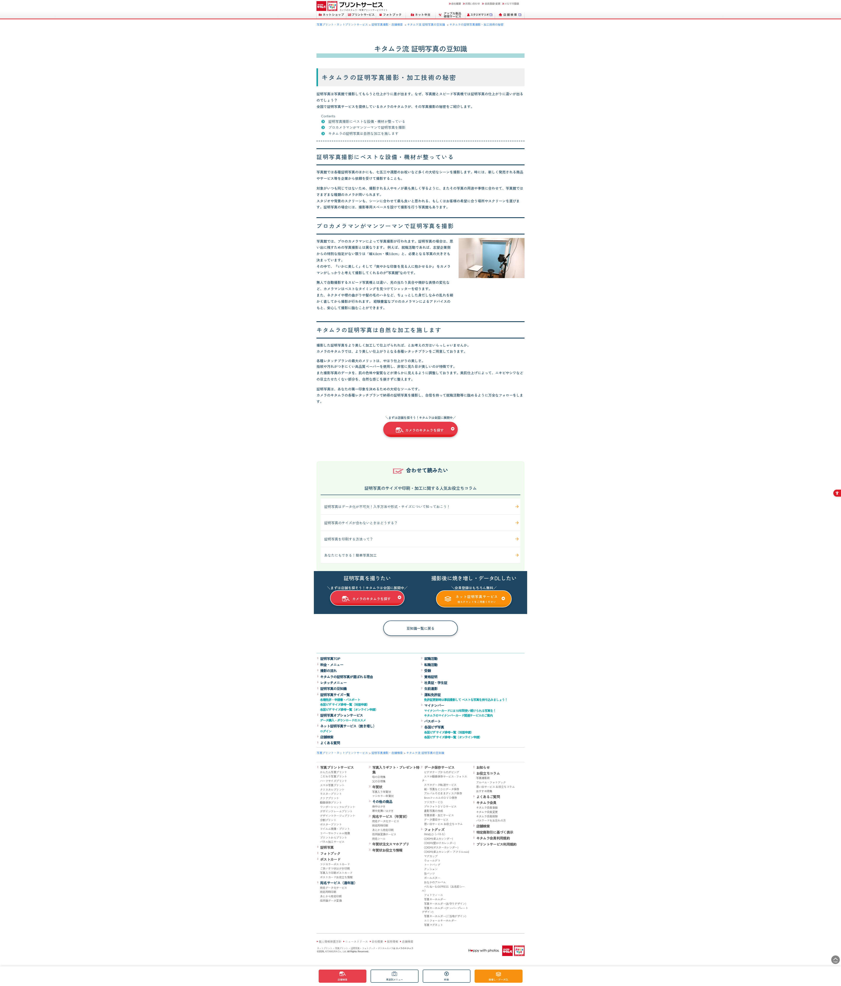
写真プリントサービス (337, 767)
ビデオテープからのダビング (441, 772)
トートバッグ (432, 865)
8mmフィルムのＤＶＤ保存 (440, 798)
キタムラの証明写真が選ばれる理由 (346, 676)
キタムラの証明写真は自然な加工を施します (363, 133)
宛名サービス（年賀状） (390, 816)
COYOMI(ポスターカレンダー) (441, 847)
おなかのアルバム (435, 882)
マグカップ (431, 856)
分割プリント (328, 820)
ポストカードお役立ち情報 (336, 877)
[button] (420, 429)
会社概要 (377, 941)
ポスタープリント (331, 824)
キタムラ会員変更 (487, 812)
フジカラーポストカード (335, 864)
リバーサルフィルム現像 (335, 833)
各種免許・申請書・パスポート (340, 699)
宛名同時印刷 (328, 892)
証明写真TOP (330, 658)
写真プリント (341, 948)
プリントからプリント (333, 837)
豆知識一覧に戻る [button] (420, 628)
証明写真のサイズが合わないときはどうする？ (361, 522)
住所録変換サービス (384, 834)
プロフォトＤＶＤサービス (440, 806)
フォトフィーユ (433, 895)
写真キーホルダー (435, 899)
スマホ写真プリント (332, 785)
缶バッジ (429, 873)
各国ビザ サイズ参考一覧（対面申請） (344, 704)
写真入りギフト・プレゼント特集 (395, 770)
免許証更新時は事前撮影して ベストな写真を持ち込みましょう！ (465, 699)
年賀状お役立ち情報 (387, 850)
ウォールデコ (432, 860)
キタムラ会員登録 (487, 807)
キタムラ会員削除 (487, 816)
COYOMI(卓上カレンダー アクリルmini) (446, 852)
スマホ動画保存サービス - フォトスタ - (444, 778)
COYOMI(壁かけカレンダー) (440, 843)
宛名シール (379, 838)
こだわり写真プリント (333, 776)
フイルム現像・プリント (335, 829)
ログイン (325, 731)
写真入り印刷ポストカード (336, 873)
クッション (431, 869)
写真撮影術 (483, 778)
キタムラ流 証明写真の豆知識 (426, 24)
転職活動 (430, 664)
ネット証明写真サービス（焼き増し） (348, 725)
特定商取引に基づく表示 (494, 832)
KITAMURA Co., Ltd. (336, 951)
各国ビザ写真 (434, 727)
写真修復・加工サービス (439, 815)
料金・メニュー (331, 664)
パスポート (432, 721)
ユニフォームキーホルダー (440, 920)
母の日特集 (379, 777)
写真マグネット (433, 925)
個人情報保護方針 (330, 941)
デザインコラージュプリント (337, 815)
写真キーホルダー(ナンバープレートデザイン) (445, 910)
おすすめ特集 (484, 791)
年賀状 (377, 786)
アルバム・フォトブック (491, 782)
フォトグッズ (434, 829)
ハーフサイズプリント (333, 781)
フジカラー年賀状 (383, 796)
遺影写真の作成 (433, 811)
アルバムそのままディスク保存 (443, 793)
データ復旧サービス (436, 819)
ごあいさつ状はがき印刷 (335, 868)
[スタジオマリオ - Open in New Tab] (480, 15)
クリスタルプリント (332, 789)
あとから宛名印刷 (331, 896)
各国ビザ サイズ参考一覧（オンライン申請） (349, 709)
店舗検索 (326, 736)
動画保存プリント (331, 802)
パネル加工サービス (332, 842)
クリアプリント (329, 798)
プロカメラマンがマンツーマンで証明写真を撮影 (366, 127)
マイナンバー (434, 705)
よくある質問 (330, 742)
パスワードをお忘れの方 (491, 820)
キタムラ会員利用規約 (493, 838)
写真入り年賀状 (381, 792)
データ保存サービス (439, 767)
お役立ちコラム (488, 773)
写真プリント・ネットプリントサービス (342, 24)
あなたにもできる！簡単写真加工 (350, 555)
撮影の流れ (328, 670)
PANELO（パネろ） (435, 834)
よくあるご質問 (488, 796)
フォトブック (330, 853)
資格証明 (430, 676)
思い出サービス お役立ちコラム (443, 824)
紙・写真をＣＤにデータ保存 (441, 789)
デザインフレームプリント (336, 811)
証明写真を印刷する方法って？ (348, 539)
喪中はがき (379, 806)
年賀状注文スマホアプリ (390, 844)
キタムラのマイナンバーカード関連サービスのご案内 (458, 715)
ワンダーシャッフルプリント (337, 807)
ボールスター (432, 878)
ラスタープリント (331, 794)
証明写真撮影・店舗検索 (387, 24)
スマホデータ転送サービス (440, 785)
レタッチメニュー (333, 682)
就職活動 (430, 658)
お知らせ (483, 767)
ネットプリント (324, 948)
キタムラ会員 (486, 802)
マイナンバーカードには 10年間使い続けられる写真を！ (460, 710)
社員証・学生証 (435, 682)
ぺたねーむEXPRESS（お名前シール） (443, 888)
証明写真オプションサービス (341, 715)
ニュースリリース (356, 941)
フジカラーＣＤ (433, 802)
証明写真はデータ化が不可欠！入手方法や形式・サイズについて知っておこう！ (387, 506)
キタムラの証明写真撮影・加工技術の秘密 (476, 24)
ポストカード (330, 859)
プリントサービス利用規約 (496, 844)
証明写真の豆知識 (333, 688)
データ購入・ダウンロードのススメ (343, 720)
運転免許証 (432, 694)
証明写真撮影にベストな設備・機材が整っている (366, 121)
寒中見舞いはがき (383, 811)
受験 (427, 670)
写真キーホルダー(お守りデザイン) (445, 903)
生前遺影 (430, 688)
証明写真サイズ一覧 (335, 694)
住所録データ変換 (331, 900)
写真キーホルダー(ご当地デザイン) (445, 916)
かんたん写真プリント (333, 772)
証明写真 (327, 847)
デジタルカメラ (385, 948)
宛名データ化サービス (333, 887)
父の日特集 (379, 781)
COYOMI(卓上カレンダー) (438, 838)
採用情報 (392, 941)
